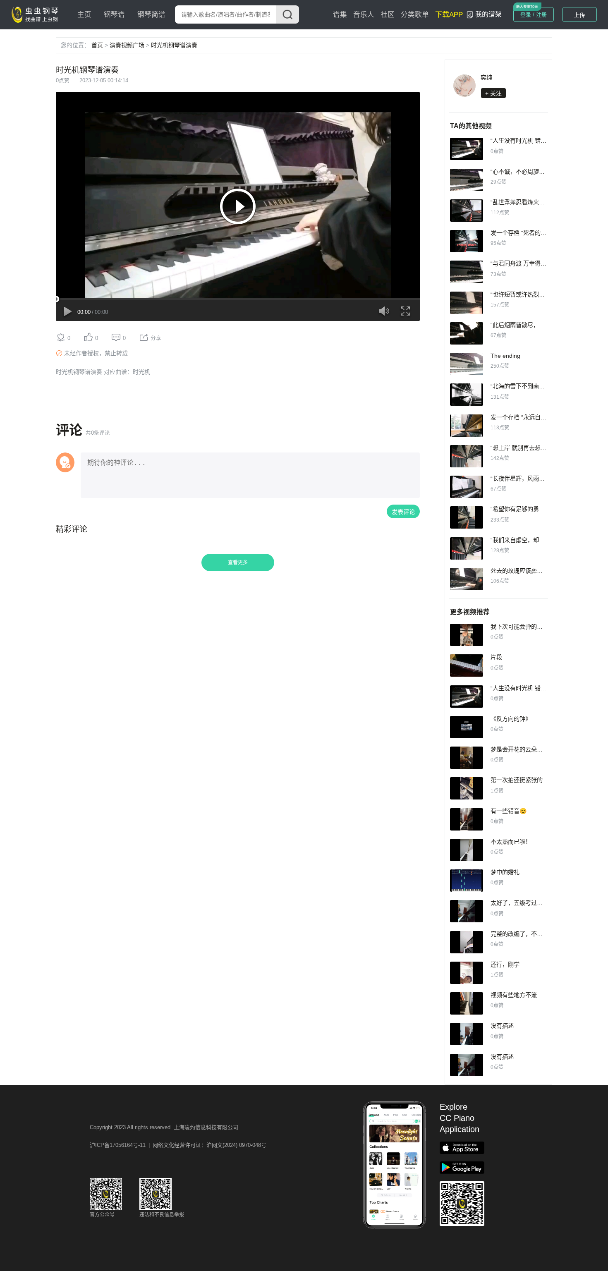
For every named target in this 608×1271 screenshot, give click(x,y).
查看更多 (238, 562)
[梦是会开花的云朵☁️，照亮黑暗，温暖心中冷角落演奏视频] (466, 758)
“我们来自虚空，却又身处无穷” (530, 540)
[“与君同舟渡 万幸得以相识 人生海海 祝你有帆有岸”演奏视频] (466, 272)
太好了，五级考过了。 (519, 903)
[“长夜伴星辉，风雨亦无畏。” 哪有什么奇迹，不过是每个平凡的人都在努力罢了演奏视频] (466, 487)
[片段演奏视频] (466, 665)
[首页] (37, 14)
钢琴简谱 (151, 14)
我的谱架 (488, 14)
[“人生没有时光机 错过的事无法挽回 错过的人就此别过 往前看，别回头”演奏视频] (466, 149)
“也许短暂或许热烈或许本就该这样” (536, 294)
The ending (505, 355)
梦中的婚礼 (505, 872)
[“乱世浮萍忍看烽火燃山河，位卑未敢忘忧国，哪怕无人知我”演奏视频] (466, 210)
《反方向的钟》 (511, 719)
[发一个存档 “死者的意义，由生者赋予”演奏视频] (466, 241)
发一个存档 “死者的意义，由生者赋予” (540, 233)
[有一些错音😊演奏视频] (466, 819)
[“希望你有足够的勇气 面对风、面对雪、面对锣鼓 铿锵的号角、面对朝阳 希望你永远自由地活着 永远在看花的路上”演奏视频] (466, 517)
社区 (388, 14)
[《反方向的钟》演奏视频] (466, 727)
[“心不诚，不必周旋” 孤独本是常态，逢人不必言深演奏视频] (466, 180)
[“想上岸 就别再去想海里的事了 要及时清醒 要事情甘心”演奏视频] (466, 456)
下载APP (449, 14)
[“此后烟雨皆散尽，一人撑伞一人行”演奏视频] (466, 333)
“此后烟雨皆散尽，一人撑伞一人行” (536, 325)
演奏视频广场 (127, 45)
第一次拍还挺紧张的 (517, 780)
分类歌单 (415, 14)
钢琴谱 (114, 14)
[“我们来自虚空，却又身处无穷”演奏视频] (466, 548)
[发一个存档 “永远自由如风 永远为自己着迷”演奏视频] (466, 425)
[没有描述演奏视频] (466, 1034)
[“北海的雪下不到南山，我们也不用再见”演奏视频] (466, 394)
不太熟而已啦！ (511, 841)
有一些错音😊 (509, 811)
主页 (84, 14)
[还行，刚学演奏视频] (466, 973)
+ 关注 (493, 93)
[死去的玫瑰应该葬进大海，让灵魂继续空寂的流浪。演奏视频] (466, 579)
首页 (97, 45)
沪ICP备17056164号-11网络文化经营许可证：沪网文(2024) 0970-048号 (178, 1145)
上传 (579, 15)
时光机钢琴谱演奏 (174, 45)
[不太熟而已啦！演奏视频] (466, 850)
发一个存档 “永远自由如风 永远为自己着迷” (546, 417)
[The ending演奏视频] (466, 364)
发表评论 (403, 512)
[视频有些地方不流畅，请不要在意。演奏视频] (466, 1003)
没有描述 (502, 1025)
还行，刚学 (505, 964)
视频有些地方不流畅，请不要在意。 (537, 995)
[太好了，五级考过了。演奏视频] (466, 911)
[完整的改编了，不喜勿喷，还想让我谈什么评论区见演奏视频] (466, 942)
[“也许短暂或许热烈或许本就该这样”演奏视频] (466, 303)
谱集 (340, 14)
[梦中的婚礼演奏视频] (466, 880)
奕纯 (486, 77)
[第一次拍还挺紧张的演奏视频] (466, 788)
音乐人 (363, 14)
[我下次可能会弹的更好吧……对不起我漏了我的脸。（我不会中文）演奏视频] (466, 635)
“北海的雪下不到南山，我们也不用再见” (542, 386)
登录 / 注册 (533, 15)
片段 (496, 657)
